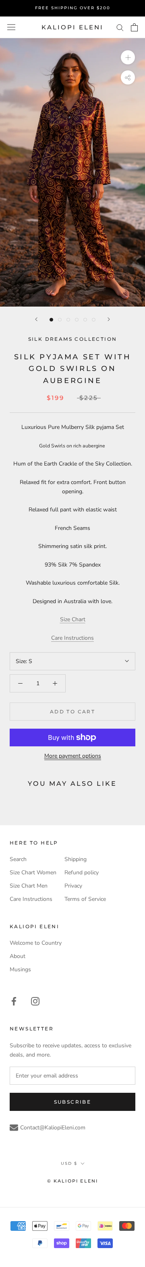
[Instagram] (35, 1000)
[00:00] (72, 172)
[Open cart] (134, 27)
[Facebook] (14, 1000)
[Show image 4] (77, 319)
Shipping (75, 859)
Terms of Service (85, 899)
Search (18, 859)
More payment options (72, 756)
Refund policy (81, 872)
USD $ (69, 1163)
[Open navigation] (11, 27)
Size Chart (72, 619)
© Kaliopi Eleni (72, 1181)
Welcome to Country (36, 943)
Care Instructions (72, 638)
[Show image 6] (93, 319)
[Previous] (36, 319)
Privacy (73, 886)
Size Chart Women (33, 872)
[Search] (120, 27)
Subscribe (72, 1102)
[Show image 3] (68, 319)
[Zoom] (128, 57)
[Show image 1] (51, 319)
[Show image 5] (85, 319)
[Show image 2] (60, 319)
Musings (20, 969)
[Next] (109, 319)
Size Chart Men (29, 886)
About (17, 956)
